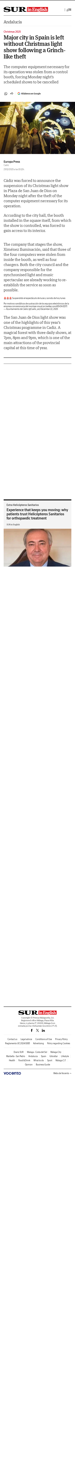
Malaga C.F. (61, 1060)
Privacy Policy (61, 1039)
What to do (38, 1060)
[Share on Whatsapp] (6, 93)
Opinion (29, 1064)
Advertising (38, 1043)
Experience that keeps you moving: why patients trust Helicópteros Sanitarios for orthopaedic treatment (37, 514)
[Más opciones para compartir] (11, 93)
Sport (49, 1060)
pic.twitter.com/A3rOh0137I (55, 306)
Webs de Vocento (61, 1073)
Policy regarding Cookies (58, 1043)
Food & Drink (24, 1060)
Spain (43, 1056)
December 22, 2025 (49, 309)
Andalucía (13, 22)
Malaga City (55, 1052)
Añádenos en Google (31, 93)
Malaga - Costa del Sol (37, 1052)
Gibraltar (54, 1056)
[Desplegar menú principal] (69, 10)
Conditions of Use (43, 1039)
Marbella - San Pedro (15, 1056)
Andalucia (33, 1056)
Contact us (12, 1039)
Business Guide (43, 1064)
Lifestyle (65, 1056)
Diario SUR (19, 1052)
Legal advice (26, 1039)
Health (12, 1060)
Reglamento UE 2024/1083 (17, 1043)
